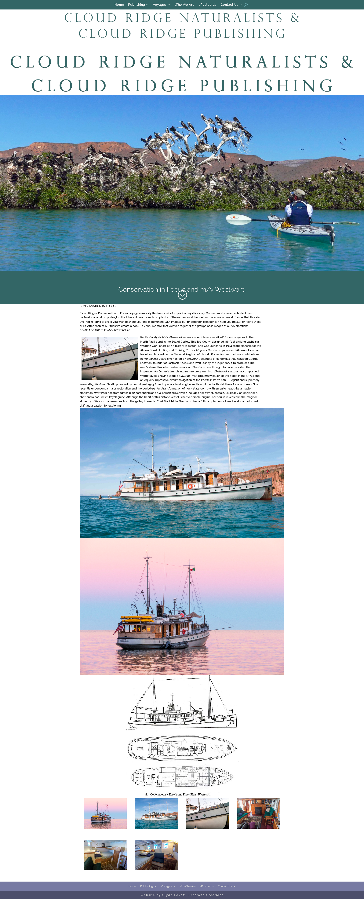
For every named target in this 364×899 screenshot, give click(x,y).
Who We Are (184, 4)
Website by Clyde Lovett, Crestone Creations (182, 895)
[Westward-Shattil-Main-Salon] (258, 827)
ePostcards (207, 4)
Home (119, 4)
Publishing (136, 4)
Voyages (160, 4)
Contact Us (229, 4)
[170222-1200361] (105, 827)
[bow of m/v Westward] (207, 827)
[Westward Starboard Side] (156, 827)
